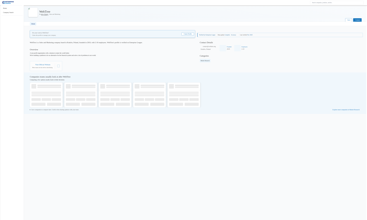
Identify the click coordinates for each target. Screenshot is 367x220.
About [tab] (33, 24)
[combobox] (337, 3)
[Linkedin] (58, 66)
